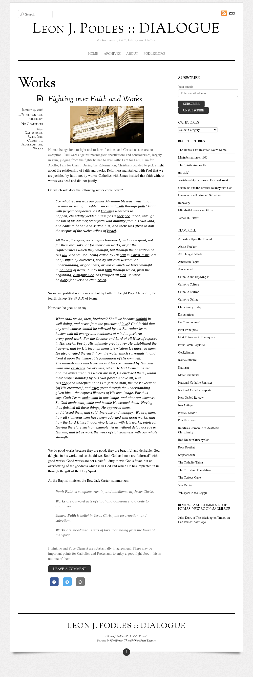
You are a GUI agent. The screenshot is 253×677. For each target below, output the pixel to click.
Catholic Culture (188, 284)
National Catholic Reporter (195, 390)
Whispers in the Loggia (193, 493)
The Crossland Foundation (194, 470)
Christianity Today (190, 307)
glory (64, 280)
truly (95, 388)
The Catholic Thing (190, 462)
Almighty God (83, 275)
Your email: (185, 87)
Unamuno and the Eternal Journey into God (205, 188)
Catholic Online (188, 299)
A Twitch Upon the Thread (195, 239)
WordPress (116, 641)
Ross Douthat (186, 447)
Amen (102, 280)
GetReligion (186, 352)
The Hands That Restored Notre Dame (202, 150)
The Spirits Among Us (192, 165)
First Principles (188, 330)
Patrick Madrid (187, 413)
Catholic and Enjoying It (193, 277)
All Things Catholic (190, 254)
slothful (141, 319)
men (123, 275)
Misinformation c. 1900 (192, 157)
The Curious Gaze (189, 477)
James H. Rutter (188, 218)
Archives (112, 53)
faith (141, 206)
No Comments (32, 124)
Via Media (185, 485)
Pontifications (187, 420)
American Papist (188, 262)
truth (120, 206)
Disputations (186, 314)
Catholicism (33, 133)
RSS (232, 13)
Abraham (112, 201)
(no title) (183, 172)
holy (65, 383)
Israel (111, 231)
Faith (31, 137)
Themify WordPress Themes (140, 641)
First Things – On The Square (196, 337)
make (86, 397)
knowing (107, 211)
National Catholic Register (195, 382)
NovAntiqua (185, 405)
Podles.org (154, 53)
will (64, 255)
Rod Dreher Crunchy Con (193, 440)
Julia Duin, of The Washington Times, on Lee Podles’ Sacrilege (204, 520)
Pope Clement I (35, 139)
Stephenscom (186, 455)
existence (78, 368)
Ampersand (185, 269)
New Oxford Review (191, 397)
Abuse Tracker (187, 247)
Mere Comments (188, 375)
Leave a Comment (69, 568)
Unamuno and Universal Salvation (199, 195)
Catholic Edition (188, 292)
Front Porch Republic (191, 345)
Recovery (184, 203)
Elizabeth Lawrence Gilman (196, 210)
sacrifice (123, 216)
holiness (66, 270)
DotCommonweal (189, 322)
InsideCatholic (187, 360)
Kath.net (183, 367)
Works (38, 148)
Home (93, 53)
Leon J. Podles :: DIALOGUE (124, 637)
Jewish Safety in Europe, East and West (203, 180)
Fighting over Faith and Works (95, 99)
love (125, 323)
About (132, 53)
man (94, 397)
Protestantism (31, 115)
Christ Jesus (140, 255)
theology (36, 119)
